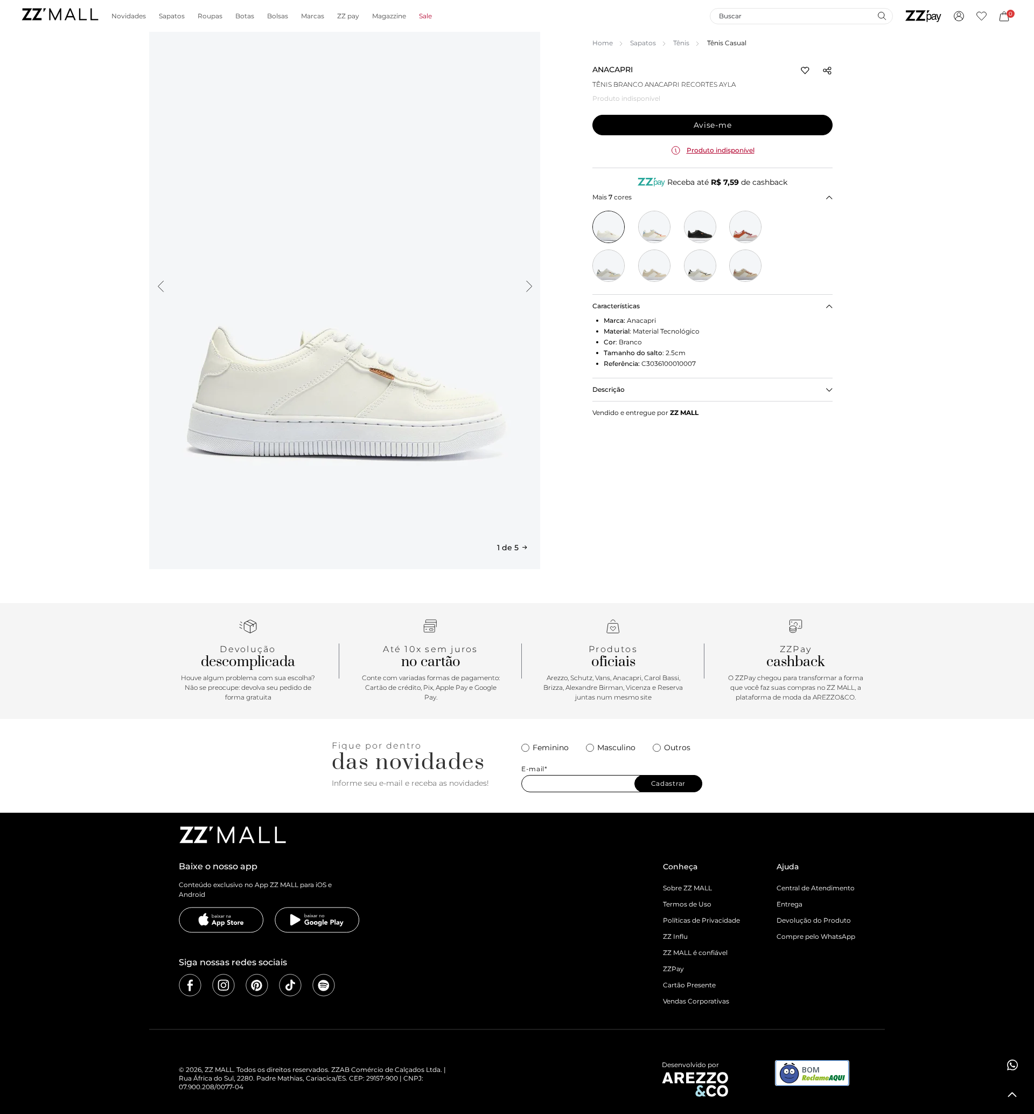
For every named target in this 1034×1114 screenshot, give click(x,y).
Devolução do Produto (814, 920)
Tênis (681, 43)
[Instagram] (223, 985)
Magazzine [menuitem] (389, 16)
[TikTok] (290, 985)
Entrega (789, 904)
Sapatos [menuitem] (172, 16)
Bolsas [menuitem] (277, 16)
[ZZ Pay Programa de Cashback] (923, 16)
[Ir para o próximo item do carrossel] (529, 286)
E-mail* (534, 769)
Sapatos (643, 43)
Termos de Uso (687, 904)
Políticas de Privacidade (701, 920)
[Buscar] (881, 15)
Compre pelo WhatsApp (816, 936)
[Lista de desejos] (981, 16)
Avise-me (713, 125)
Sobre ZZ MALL (687, 888)
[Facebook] (190, 985)
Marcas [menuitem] (312, 16)
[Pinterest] (257, 985)
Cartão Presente (689, 985)
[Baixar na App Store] (221, 920)
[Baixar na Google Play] (317, 920)
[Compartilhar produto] (827, 71)
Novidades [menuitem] (128, 16)
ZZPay (673, 969)
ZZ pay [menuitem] (348, 16)
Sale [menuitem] (425, 16)
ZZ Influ (675, 936)
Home (602, 43)
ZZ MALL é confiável (695, 953)
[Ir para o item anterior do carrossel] (160, 286)
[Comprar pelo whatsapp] (1012, 1065)
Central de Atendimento (816, 888)
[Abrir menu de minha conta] (959, 16)
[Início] (60, 16)
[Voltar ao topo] (1012, 1095)
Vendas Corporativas (696, 1001)
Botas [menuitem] (244, 16)
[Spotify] (323, 985)
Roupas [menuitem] (210, 16)
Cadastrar (668, 783)
